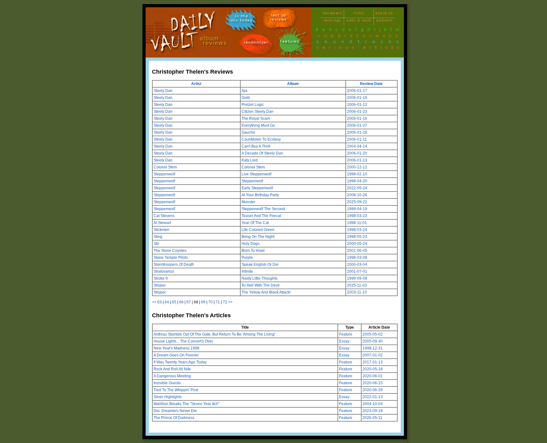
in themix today (242, 19)
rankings (332, 21)
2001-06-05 (357, 250)
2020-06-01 (372, 376)
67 (188, 302)
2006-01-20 (357, 153)
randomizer (256, 43)
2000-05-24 (357, 243)
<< (154, 302)
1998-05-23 (357, 236)
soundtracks (361, 43)
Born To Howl (253, 250)
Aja (244, 90)
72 (225, 302)
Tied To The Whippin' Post (176, 390)
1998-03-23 (357, 216)
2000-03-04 (357, 264)
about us (384, 14)
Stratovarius (164, 271)
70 (210, 302)
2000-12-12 (357, 167)
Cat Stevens (164, 216)
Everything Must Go (258, 125)
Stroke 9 (161, 278)
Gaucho (248, 132)
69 (203, 302)
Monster (248, 202)
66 (181, 302)
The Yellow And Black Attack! (266, 292)
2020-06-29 (372, 390)
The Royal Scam (256, 118)
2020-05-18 (372, 369)
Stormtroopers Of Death (174, 264)
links (359, 14)
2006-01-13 (357, 160)
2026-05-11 (372, 418)
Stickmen (161, 230)
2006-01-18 (357, 132)
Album (293, 84)
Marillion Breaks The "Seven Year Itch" (186, 404)
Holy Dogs (251, 243)
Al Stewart (162, 223)
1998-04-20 (357, 181)
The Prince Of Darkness (174, 418)
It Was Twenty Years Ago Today (180, 362)
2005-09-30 (372, 341)
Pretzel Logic (253, 104)
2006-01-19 (357, 97)
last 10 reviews (278, 18)
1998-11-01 (357, 223)
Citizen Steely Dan (258, 111)
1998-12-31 (372, 348)
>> (230, 302)
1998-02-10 (357, 174)
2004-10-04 (372, 404)
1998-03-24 (357, 230)
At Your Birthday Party (260, 195)
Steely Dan (163, 90)
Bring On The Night (258, 236)
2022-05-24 (357, 188)
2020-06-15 (372, 383)
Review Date (371, 84)
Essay (344, 341)
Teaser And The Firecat (261, 216)
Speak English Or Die (260, 264)
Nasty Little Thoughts (260, 278)
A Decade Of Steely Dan (262, 153)
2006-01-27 (357, 125)
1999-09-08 (357, 278)
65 (174, 302)
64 (167, 302)
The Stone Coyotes (170, 250)
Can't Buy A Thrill (256, 146)
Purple (247, 257)
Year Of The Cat (255, 223)
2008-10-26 (357, 195)
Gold (246, 97)
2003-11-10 (357, 292)
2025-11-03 (357, 285)
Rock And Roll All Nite (172, 369)
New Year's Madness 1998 (176, 348)
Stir (156, 243)
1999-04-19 (357, 209)
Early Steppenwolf (257, 188)
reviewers (332, 14)
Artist (196, 84)
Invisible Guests (167, 383)
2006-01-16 (357, 118)
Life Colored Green (258, 230)
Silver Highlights (168, 397)
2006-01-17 (357, 90)
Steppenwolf (164, 174)
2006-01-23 (357, 111)
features (289, 42)
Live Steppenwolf (256, 174)
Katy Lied (250, 160)
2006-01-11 (357, 139)
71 (218, 302)
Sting (158, 236)
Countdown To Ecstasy (261, 139)
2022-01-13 (372, 397)
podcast (384, 21)
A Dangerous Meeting (172, 376)
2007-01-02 (372, 355)
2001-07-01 (357, 271)
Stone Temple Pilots (171, 257)
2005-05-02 (372, 334)
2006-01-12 (357, 104)
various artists (360, 49)
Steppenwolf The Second (263, 209)
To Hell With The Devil (261, 285)
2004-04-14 (357, 146)
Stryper (160, 285)
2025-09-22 (357, 202)
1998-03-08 (357, 257)
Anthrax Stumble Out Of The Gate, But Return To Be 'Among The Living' (214, 334)
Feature (345, 334)
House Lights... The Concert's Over (183, 341)
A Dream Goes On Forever (176, 355)
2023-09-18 (372, 411)
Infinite (247, 271)
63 (159, 302)
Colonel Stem (165, 167)
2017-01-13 (372, 362)
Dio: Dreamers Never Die (175, 411)
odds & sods (358, 21)
